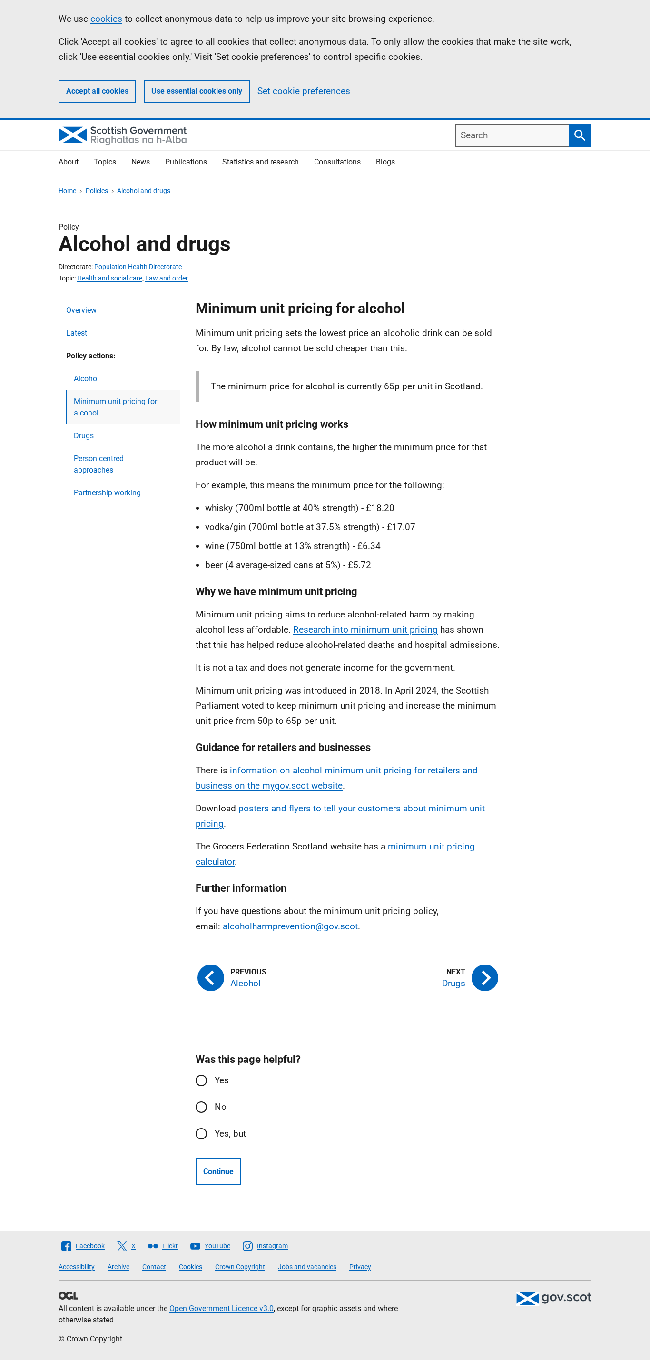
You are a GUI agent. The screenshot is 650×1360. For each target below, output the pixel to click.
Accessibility (77, 1267)
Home (67, 190)
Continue (218, 1171)
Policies (97, 190)
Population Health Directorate (138, 266)
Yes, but (230, 1133)
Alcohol (86, 378)
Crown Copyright (240, 1267)
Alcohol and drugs (143, 190)
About (69, 161)
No (221, 1106)
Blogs (385, 161)
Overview (81, 310)
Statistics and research (260, 161)
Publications (186, 161)
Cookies (190, 1267)
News (140, 161)
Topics (105, 161)
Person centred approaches (99, 464)
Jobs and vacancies (307, 1267)
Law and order (166, 278)
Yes (222, 1080)
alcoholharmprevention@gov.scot (290, 926)
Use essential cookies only (196, 91)
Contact (154, 1267)
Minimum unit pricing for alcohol (115, 407)
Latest (76, 333)
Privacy (360, 1267)
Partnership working (107, 492)
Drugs (84, 435)
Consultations (337, 161)
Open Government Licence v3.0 (221, 1308)
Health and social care (109, 278)
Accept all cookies (97, 91)
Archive (118, 1267)
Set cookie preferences (303, 91)
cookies (106, 18)
